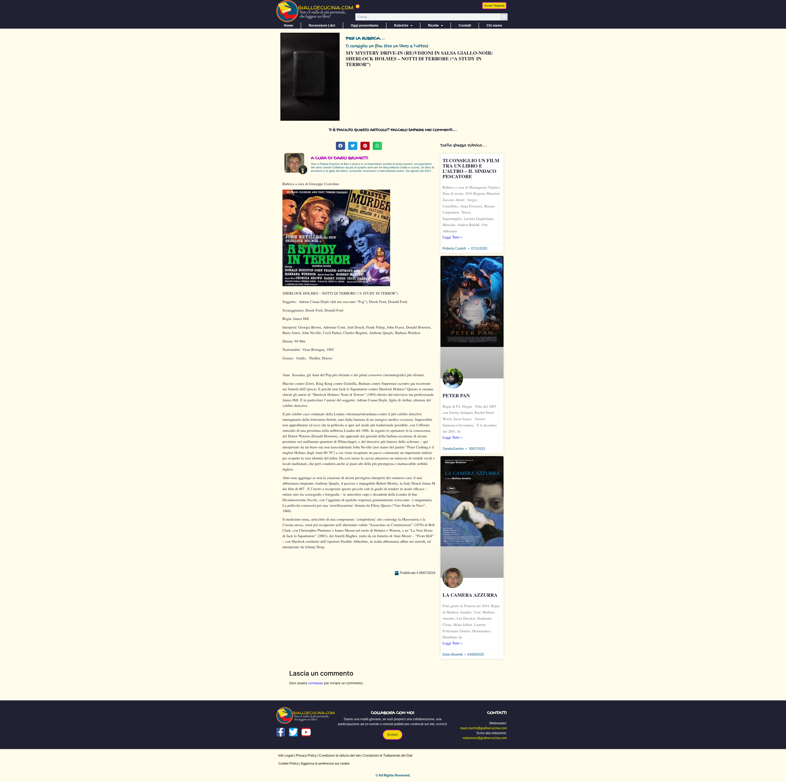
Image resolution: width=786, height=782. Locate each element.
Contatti (465, 25)
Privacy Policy (306, 755)
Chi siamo (494, 25)
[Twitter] (293, 732)
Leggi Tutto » (453, 236)
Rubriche (401, 25)
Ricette (433, 25)
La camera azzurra (470, 594)
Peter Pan (456, 395)
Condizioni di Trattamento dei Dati (387, 755)
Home (288, 25)
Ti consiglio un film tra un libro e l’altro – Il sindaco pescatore (471, 168)
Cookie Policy (288, 763)
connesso (315, 683)
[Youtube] (306, 732)
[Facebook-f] (280, 732)
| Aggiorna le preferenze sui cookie (324, 763)
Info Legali (286, 755)
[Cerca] (504, 16)
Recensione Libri (322, 25)
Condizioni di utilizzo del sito (340, 755)
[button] (357, 6)
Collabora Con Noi (392, 713)
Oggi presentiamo (364, 25)
